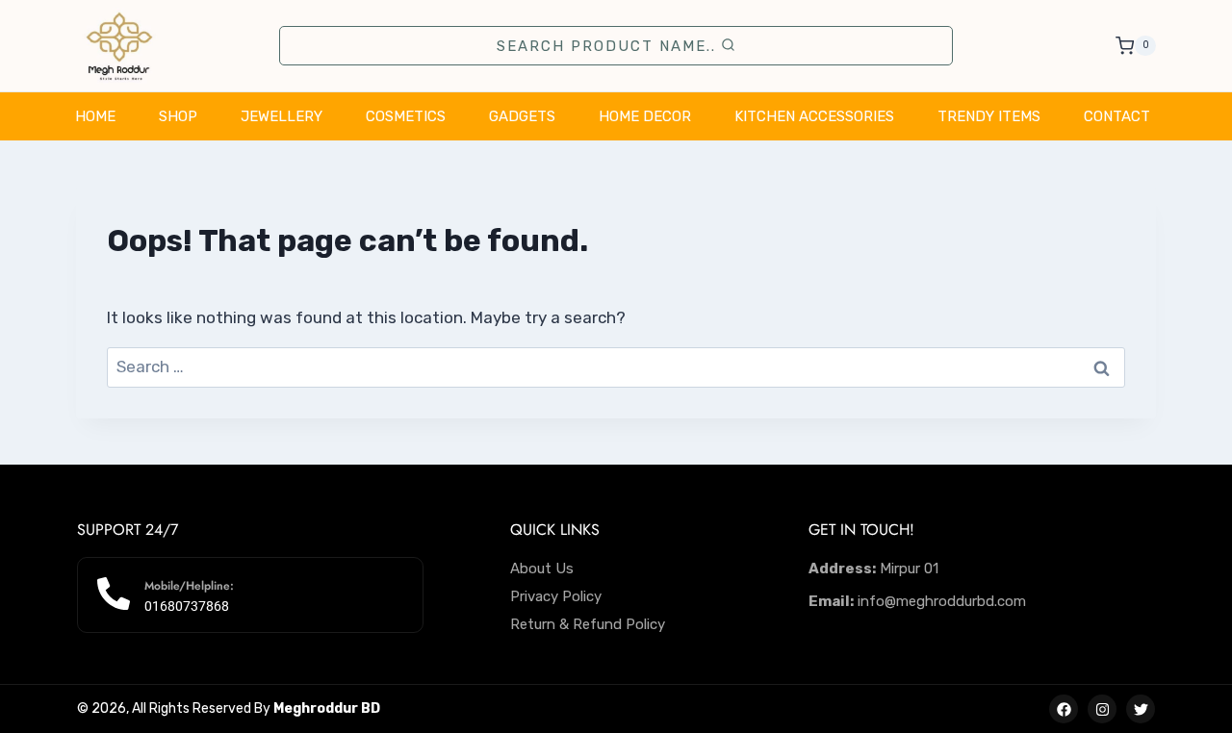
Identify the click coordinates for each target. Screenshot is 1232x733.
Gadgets (522, 116)
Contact (1117, 116)
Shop (178, 116)
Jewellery (281, 116)
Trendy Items (988, 116)
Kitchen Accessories (814, 116)
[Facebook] (1063, 709)
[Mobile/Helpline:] (113, 593)
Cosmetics (406, 116)
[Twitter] (1140, 709)
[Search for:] (616, 366)
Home (95, 116)
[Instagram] (1102, 709)
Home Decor (645, 116)
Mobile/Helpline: (189, 585)
